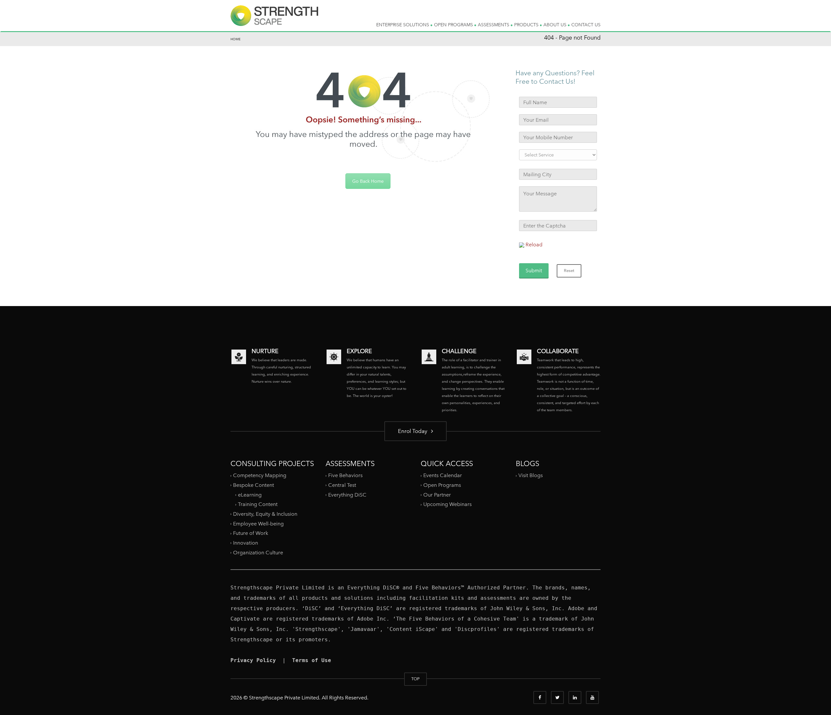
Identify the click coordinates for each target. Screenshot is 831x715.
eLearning (250, 495)
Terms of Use (311, 660)
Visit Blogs (530, 475)
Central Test (342, 485)
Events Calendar (442, 475)
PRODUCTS (527, 25)
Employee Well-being (258, 524)
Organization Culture (258, 552)
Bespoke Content (253, 485)
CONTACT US (586, 25)
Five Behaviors (345, 475)
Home (235, 39)
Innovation (245, 543)
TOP (415, 679)
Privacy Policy (253, 660)
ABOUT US (555, 25)
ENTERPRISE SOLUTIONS (403, 25)
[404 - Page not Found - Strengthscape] (274, 21)
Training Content (258, 504)
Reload (534, 244)
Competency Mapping (259, 475)
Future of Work (250, 533)
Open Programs (442, 485)
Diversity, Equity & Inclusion (265, 514)
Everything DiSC (348, 495)
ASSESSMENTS (494, 25)
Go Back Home (368, 181)
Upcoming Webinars (447, 504)
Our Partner (437, 495)
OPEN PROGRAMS (454, 25)
